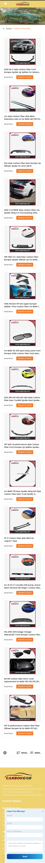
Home (9, 28)
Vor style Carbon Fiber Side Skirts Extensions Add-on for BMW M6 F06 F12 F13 (22, 119)
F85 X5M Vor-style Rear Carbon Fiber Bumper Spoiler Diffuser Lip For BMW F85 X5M (21, 259)
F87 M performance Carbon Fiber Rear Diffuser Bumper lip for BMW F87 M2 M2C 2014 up (22, 728)
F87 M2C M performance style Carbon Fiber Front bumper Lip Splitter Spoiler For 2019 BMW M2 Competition (21, 447)
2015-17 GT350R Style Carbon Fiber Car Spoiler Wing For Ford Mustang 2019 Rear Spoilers (22, 213)
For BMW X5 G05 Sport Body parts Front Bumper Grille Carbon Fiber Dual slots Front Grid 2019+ (22, 353)
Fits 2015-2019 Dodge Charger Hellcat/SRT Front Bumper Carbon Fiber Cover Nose (22, 634)
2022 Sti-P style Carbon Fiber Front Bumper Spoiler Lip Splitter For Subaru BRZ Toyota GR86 (21, 72)
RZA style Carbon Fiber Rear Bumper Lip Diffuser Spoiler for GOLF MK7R (22, 164)
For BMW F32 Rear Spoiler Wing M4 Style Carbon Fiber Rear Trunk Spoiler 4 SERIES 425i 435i (22, 494)
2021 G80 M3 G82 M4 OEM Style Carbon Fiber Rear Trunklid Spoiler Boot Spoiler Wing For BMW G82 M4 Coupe (22, 400)
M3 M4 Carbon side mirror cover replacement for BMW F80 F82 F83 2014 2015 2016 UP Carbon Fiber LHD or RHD (22, 681)
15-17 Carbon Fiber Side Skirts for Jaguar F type (19, 539)
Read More (8, 77)
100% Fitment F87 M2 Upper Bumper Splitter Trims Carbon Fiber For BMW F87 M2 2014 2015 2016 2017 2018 (22, 306)
